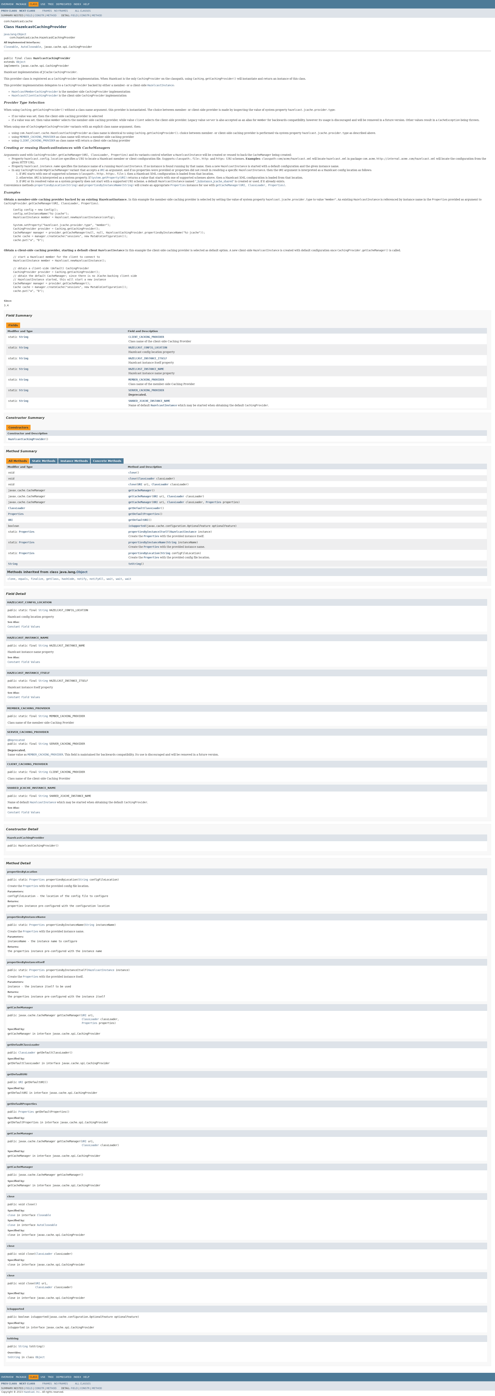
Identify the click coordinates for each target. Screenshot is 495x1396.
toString (134, 563)
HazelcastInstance (183, 531)
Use (43, 4)
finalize (37, 578)
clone (11, 578)
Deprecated (63, 4)
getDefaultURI (138, 519)
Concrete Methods (107, 460)
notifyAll (96, 578)
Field (29, 15)
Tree (51, 4)
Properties (213, 502)
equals (23, 578)
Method (51, 15)
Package (21, 4)
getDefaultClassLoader (144, 508)
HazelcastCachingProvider (26, 439)
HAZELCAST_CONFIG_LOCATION (147, 347)
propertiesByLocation (143, 553)
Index (77, 4)
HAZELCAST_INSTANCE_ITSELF (147, 358)
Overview (7, 4)
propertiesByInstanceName (147, 542)
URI (140, 484)
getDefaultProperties (143, 513)
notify (81, 578)
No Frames (61, 10)
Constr (39, 15)
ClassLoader (146, 478)
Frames (47, 10)
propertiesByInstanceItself (148, 531)
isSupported (136, 525)
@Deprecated (16, 740)
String (23, 336)
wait (110, 578)
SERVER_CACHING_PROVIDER (146, 390)
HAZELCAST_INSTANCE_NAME (146, 369)
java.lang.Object (15, 34)
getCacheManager (140, 490)
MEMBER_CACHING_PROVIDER (146, 379)
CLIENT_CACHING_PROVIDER (146, 336)
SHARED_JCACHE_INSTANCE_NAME (149, 400)
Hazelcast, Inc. (32, 1392)
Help (86, 4)
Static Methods (43, 460)
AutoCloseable (31, 46)
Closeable (11, 46)
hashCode (68, 578)
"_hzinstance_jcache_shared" (214, 181)
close (132, 472)
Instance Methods (74, 460)
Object (21, 61)
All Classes (83, 10)
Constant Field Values (24, 626)
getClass (52, 578)
